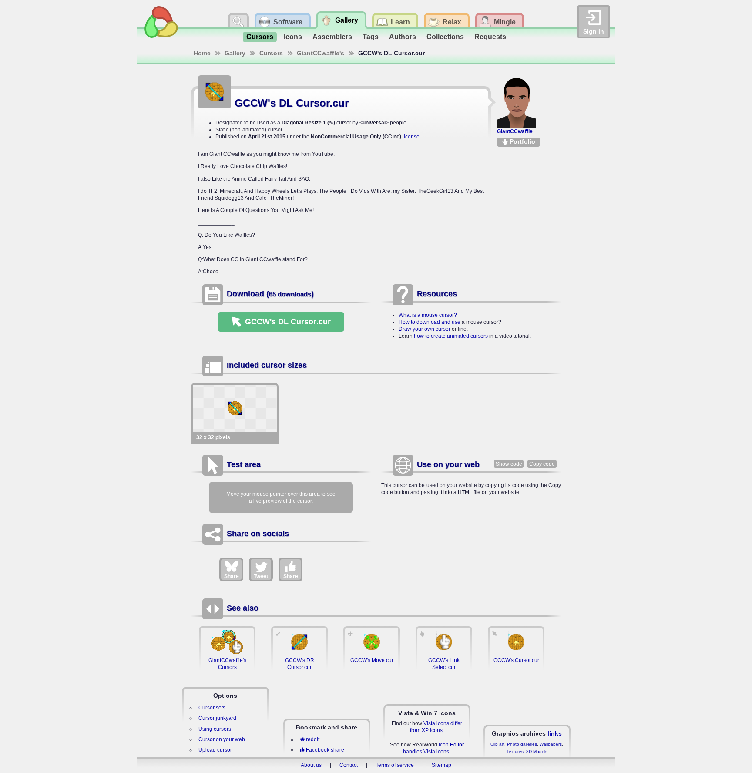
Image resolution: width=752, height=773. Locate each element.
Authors (402, 36)
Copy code (542, 464)
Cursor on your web (221, 739)
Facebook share (325, 750)
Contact (348, 765)
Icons (293, 36)
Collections (445, 36)
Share (231, 576)
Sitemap (441, 765)
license (411, 137)
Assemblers (332, 36)
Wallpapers (551, 744)
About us (311, 765)
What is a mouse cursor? (428, 315)
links (554, 733)
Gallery (235, 53)
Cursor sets (211, 708)
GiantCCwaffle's (320, 53)
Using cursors (214, 729)
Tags (371, 36)
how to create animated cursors (451, 336)
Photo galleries (522, 744)
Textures (515, 751)
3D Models (536, 751)
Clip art (497, 744)
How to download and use (429, 322)
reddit (312, 739)
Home (202, 53)
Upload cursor (215, 750)
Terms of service (395, 765)
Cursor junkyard (217, 718)
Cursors (259, 36)
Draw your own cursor (424, 329)
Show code (509, 464)
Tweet (261, 576)
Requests (490, 36)
